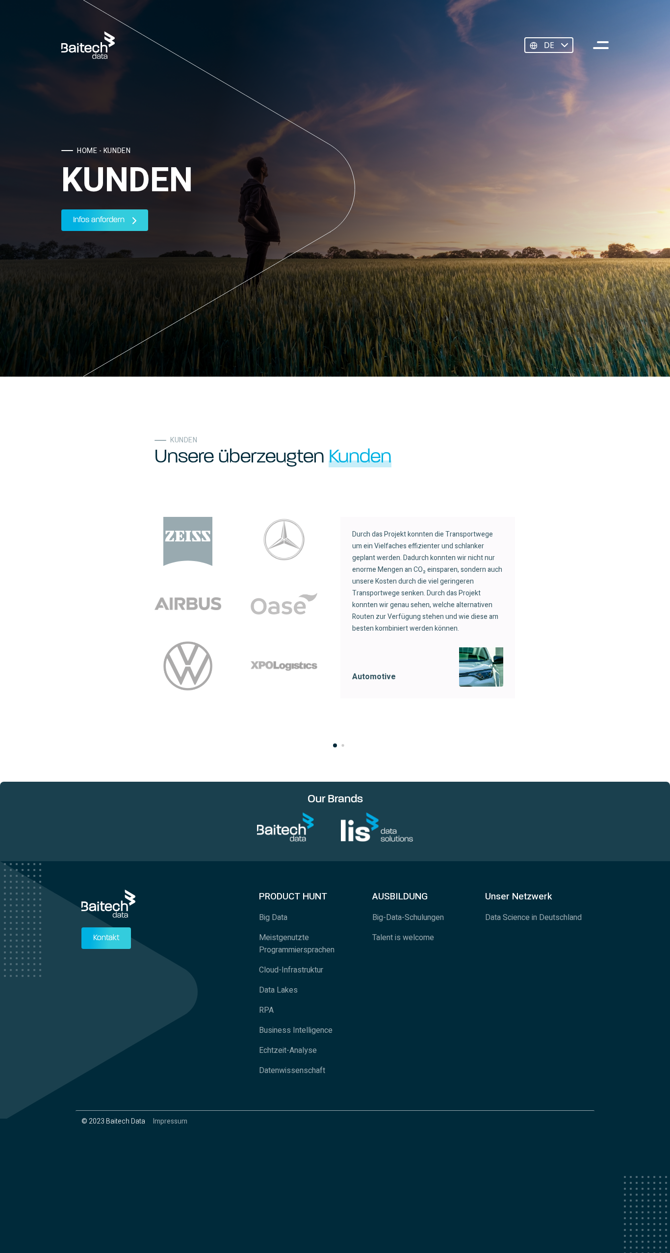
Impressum (170, 1121)
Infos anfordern (99, 220)
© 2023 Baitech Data (113, 1121)
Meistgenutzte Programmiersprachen (297, 944)
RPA (266, 1010)
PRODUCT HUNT (293, 896)
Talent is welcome (403, 938)
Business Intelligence (296, 1030)
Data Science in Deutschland (533, 917)
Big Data (273, 917)
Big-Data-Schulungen (408, 917)
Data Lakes (278, 990)
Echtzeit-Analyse (288, 1050)
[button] (335, 745)
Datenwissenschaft (292, 1070)
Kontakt (106, 938)
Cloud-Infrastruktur (291, 970)
